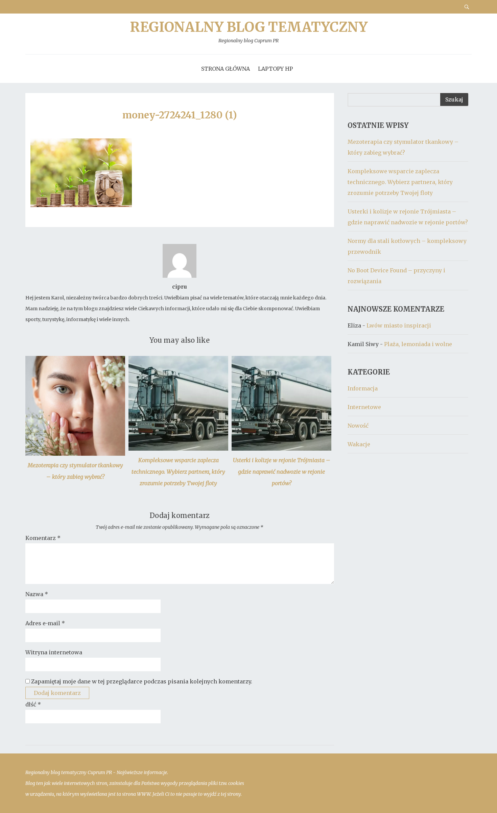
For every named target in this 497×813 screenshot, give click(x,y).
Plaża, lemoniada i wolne (418, 344)
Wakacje (359, 444)
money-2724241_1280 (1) (179, 115)
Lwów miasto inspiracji (398, 325)
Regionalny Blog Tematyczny (249, 32)
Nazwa (36, 594)
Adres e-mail (45, 623)
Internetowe (364, 407)
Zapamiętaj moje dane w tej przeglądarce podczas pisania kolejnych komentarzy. (141, 681)
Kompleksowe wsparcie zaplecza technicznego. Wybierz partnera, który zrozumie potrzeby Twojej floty (178, 472)
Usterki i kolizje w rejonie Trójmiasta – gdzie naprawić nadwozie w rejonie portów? (281, 472)
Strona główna (225, 68)
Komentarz (43, 538)
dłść (33, 704)
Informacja (363, 388)
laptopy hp (275, 68)
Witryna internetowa (53, 652)
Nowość (358, 425)
